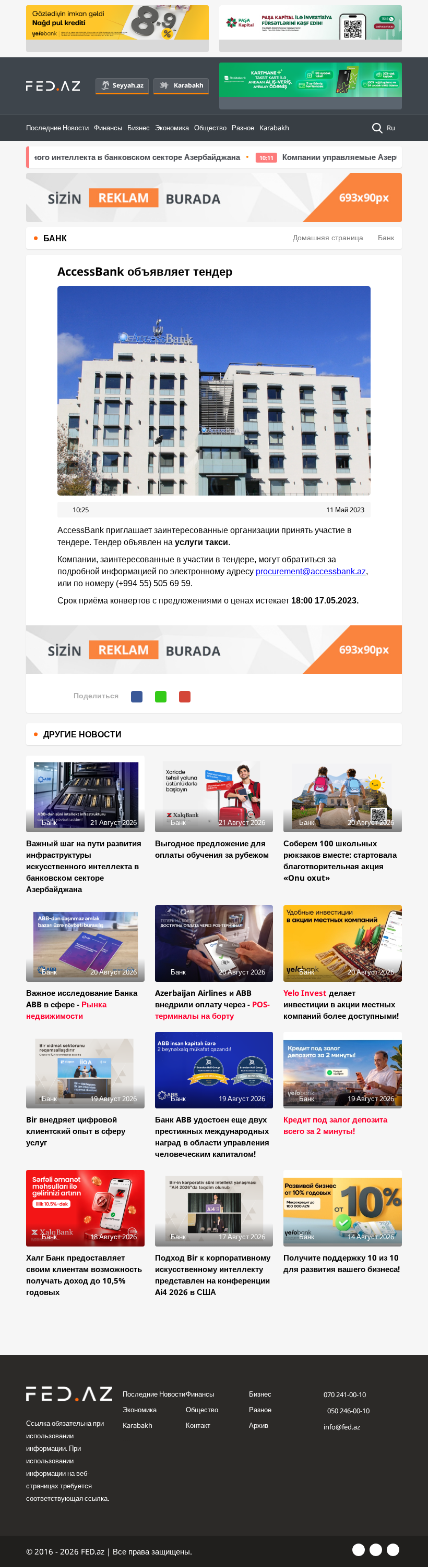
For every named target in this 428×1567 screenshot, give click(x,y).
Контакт (198, 1425)
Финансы (108, 127)
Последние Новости (57, 127)
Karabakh (189, 85)
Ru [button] (392, 127)
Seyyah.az (128, 85)
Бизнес (138, 127)
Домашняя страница (328, 237)
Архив (258, 1425)
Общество (210, 127)
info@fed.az (342, 1427)
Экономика (172, 127)
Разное (243, 127)
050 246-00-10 (348, 1410)
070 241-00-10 (345, 1394)
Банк (386, 237)
